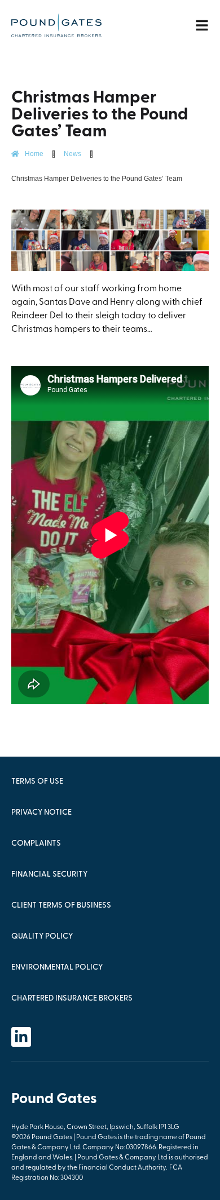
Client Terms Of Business (61, 905)
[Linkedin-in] (21, 1037)
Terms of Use (37, 781)
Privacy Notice (41, 812)
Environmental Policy (57, 967)
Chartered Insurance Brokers (72, 998)
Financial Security (49, 874)
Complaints (36, 843)
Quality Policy (42, 936)
